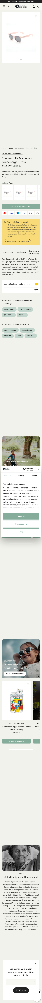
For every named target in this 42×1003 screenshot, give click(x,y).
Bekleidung (9, 309)
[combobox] (21, 982)
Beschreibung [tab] (8, 252)
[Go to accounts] (33, 6)
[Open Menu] (4, 6)
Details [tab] (21, 476)
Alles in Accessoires (15, 674)
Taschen (7, 336)
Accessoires (19, 148)
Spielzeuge (9, 315)
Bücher (22, 315)
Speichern (21, 990)
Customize (19, 524)
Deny (21, 532)
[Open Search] (10, 6)
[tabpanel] (21, 266)
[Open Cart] (37, 6)
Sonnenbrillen (31, 148)
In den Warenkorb (21, 207)
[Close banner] (38, 469)
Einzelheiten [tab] (21, 252)
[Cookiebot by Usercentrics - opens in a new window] (24, 469)
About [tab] (34, 476)
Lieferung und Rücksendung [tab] (33, 252)
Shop (11, 148)
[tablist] (21, 252)
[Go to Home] (21, 6)
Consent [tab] (7, 476)
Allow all (21, 516)
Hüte (19, 336)
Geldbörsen (27, 330)
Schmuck (31, 336)
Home (4, 148)
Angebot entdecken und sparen (17, 241)
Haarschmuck (10, 330)
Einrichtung (25, 309)
